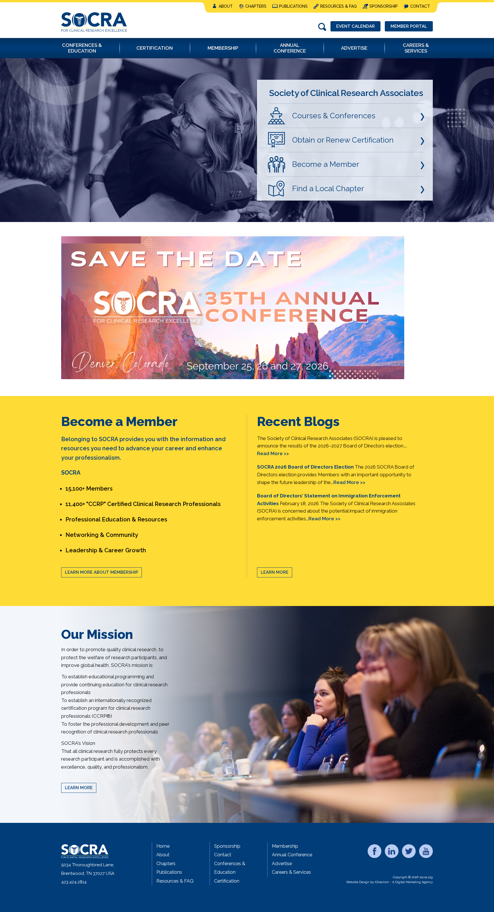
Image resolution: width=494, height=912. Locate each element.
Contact (420, 6)
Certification (226, 881)
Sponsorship (383, 6)
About (226, 6)
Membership (285, 846)
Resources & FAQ (338, 6)
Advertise (282, 863)
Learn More (274, 572)
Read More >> (273, 453)
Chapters (255, 6)
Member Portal (409, 26)
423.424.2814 (74, 882)
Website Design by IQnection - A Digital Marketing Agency (389, 882)
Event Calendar (355, 26)
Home (163, 846)
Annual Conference (292, 854)
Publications (293, 6)
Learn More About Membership (101, 572)
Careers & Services (291, 872)
